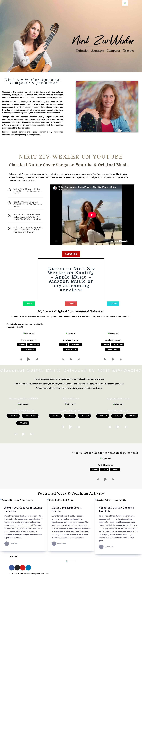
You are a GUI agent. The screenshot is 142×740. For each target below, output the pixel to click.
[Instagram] (17, 567)
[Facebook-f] (11, 567)
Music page (98, 388)
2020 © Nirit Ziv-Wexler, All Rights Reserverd (28, 573)
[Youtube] (23, 567)
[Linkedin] (28, 567)
